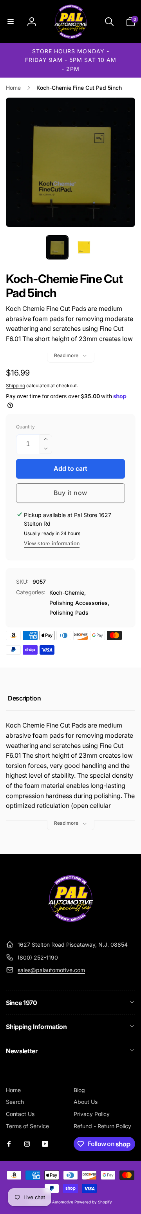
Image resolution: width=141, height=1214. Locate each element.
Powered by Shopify (93, 1201)
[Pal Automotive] (70, 925)
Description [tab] (24, 698)
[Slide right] (127, 162)
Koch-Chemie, (67, 592)
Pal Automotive (59, 1201)
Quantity (25, 426)
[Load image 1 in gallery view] (57, 247)
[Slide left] (14, 162)
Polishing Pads (69, 612)
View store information (52, 543)
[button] (10, 21)
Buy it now (70, 493)
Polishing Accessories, (79, 602)
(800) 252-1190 (38, 957)
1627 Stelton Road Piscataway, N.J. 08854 (73, 944)
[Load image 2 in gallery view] (83, 247)
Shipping (15, 385)
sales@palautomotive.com (51, 970)
